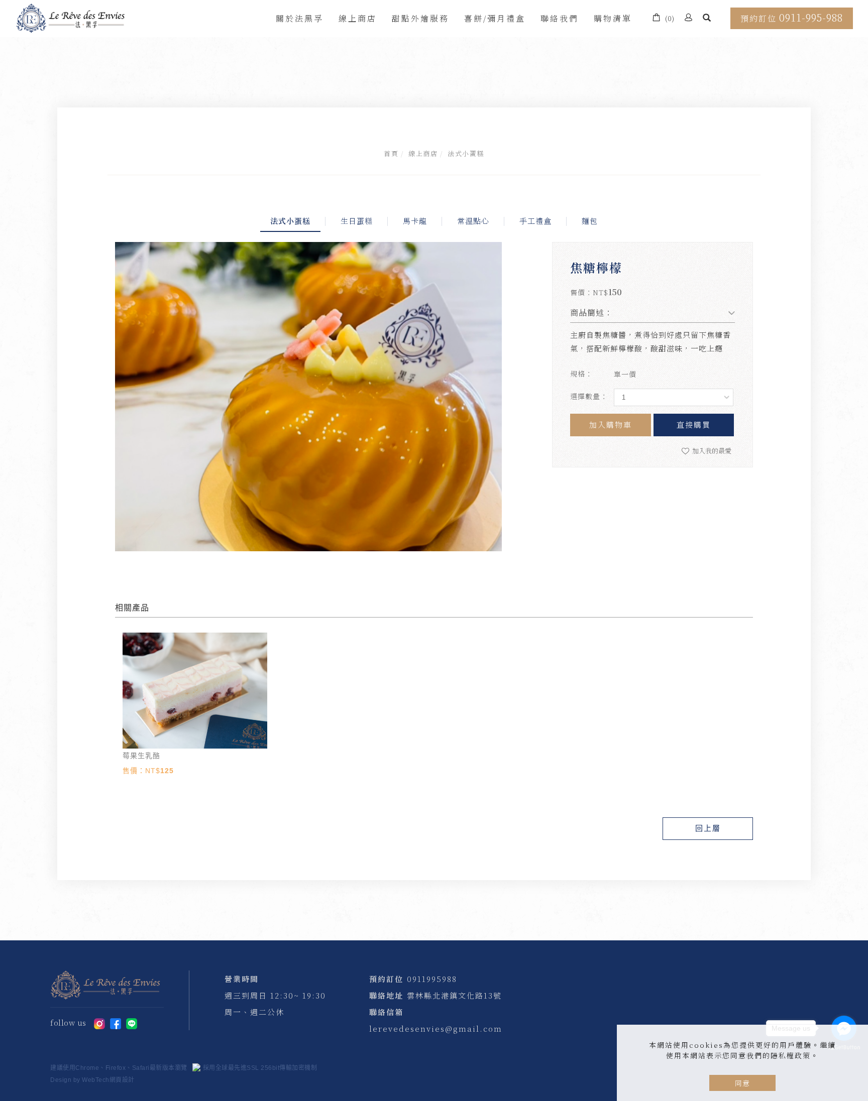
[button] (707, 18)
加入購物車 (610, 424)
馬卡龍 (415, 220)
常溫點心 (473, 220)
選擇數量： (589, 396)
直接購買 (694, 424)
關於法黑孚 (299, 18)
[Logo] (70, 17)
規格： (581, 374)
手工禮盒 (535, 220)
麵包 (590, 220)
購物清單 (613, 18)
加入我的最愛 (711, 450)
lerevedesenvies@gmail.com (435, 1028)
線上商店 (358, 18)
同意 (742, 1083)
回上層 (708, 828)
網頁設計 (122, 1079)
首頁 (391, 153)
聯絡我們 (559, 18)
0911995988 (432, 978)
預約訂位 (791, 17)
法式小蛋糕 (466, 153)
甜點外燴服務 (420, 18)
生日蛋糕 (357, 220)
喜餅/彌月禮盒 (494, 18)
